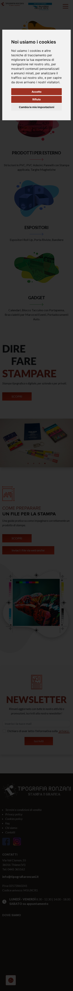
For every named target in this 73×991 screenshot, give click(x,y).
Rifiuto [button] (36, 99)
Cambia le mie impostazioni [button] (36, 107)
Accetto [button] (37, 91)
